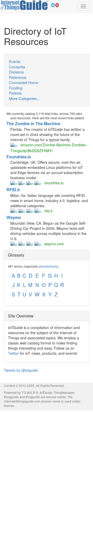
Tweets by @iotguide (21, 370)
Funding (15, 87)
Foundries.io (18, 157)
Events (14, 61)
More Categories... (24, 98)
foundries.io (54, 182)
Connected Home (23, 82)
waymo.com (54, 243)
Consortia (17, 66)
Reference (17, 77)
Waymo (13, 217)
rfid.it (48, 210)
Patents (15, 93)
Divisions (16, 72)
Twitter (13, 353)
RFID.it (13, 190)
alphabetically (48, 266)
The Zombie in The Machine (33, 123)
